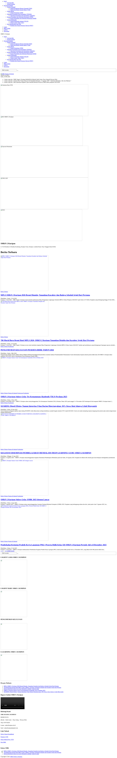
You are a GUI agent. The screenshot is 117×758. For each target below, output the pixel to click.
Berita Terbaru (4, 291)
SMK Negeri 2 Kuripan (16, 756)
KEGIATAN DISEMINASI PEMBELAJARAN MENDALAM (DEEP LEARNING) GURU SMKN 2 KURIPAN (46, 453)
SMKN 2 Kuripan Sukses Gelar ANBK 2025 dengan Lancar (25, 499)
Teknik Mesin (10, 11)
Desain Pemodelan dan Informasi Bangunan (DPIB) (20, 17)
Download (6, 31)
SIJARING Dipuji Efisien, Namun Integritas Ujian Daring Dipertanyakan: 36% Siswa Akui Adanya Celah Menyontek (49, 406)
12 (5, 551)
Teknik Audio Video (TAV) (17, 22)
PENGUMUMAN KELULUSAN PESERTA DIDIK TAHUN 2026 (27, 350)
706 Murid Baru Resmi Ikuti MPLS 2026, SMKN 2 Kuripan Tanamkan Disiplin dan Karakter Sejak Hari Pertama (47, 340)
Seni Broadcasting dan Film (14, 24)
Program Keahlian (8, 5)
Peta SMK (3, 742)
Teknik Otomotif (11, 7)
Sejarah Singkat (11, 4)
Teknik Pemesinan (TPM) (16, 12)
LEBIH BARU (10, 551)
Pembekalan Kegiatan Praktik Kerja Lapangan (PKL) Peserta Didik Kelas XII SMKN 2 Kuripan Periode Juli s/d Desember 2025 (53, 545)
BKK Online (7, 28)
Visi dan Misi (10, 2)
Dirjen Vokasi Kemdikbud (7, 734)
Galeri (5, 27)
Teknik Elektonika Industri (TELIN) (19, 21)
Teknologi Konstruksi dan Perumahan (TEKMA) (19, 14)
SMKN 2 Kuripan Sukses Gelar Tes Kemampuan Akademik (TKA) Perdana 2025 (34, 397)
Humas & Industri (12, 393)
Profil (5, 1)
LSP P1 (6, 30)
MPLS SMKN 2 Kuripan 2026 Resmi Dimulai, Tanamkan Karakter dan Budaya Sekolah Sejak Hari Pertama (45, 295)
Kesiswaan (20, 393)
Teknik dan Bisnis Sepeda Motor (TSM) (20, 10)
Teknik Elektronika (12, 20)
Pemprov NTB (4, 737)
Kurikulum (11, 346)
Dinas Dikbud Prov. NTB (7, 739)
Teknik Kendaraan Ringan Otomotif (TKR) (21, 8)
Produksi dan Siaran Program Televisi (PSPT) (21, 25)
